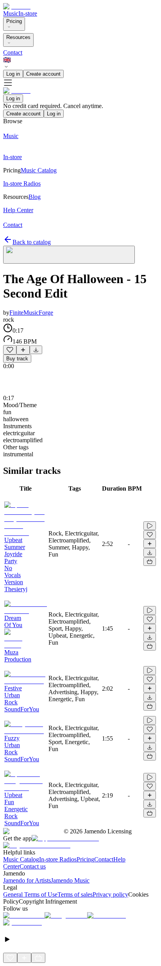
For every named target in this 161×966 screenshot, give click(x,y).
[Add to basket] (149, 561)
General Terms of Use (30, 894)
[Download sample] (36, 350)
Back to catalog (32, 242)
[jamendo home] (16, 6)
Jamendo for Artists (27, 880)
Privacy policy (110, 894)
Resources (18, 37)
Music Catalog (21, 859)
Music (10, 13)
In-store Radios (58, 859)
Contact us (33, 866)
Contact (12, 52)
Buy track (17, 359)
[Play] (69, 255)
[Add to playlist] (23, 349)
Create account (43, 74)
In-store (27, 13)
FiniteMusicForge (31, 312)
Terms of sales (75, 894)
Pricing (14, 21)
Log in (13, 74)
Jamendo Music (70, 880)
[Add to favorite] (9, 349)
